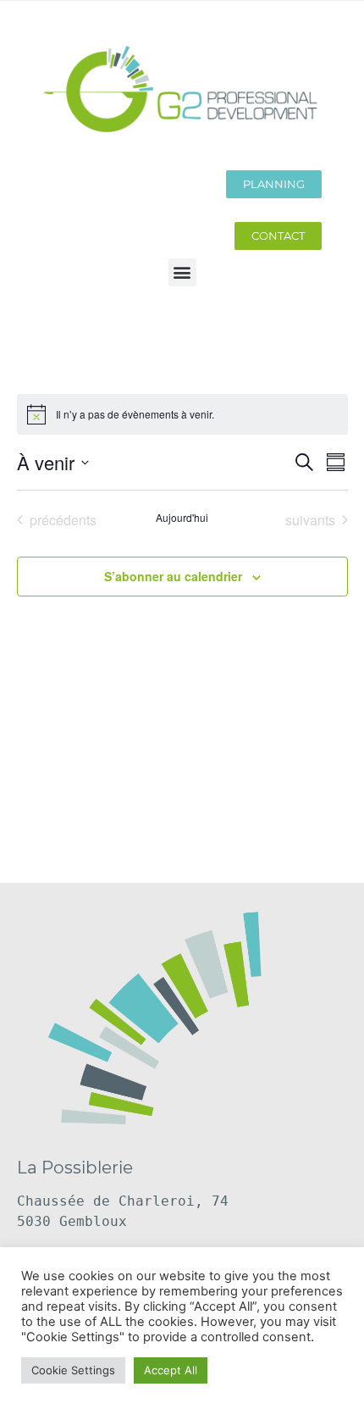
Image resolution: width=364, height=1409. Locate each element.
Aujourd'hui (182, 517)
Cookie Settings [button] (73, 1370)
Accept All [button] (170, 1370)
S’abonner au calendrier (173, 576)
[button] (182, 272)
